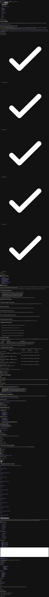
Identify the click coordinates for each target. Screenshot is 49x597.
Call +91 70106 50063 (7, 24)
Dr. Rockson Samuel (23, 27)
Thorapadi (4, 527)
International (3, 9)
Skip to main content (2, 0)
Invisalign (4, 567)
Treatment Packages (5, 543)
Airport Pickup (4, 546)
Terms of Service (6, 594)
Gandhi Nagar (23, 28)
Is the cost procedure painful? (4, 424)
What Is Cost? (4, 277)
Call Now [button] (4, 13)
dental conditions (43, 29)
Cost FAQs (3, 282)
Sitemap (9, 594)
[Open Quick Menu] (1, 461)
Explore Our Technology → (8, 392)
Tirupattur (4, 536)
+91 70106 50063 (3, 1)
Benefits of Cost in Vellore (5, 279)
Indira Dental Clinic (15, 27)
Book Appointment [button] (3, 402)
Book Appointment (9, 455)
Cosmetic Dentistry (5, 569)
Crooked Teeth (3, 574)
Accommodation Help (5, 545)
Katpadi (26, 28)
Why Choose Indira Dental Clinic (6, 281)
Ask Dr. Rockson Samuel (4, 430)
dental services (33, 29)
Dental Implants (5, 566)
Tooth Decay (3, 572)
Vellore (20, 27)
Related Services (4, 283)
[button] (0, 562)
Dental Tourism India (5, 542)
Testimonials (3, 576)
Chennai (4, 534)
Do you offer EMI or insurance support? (6, 426)
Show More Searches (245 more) (5, 518)
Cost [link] (2, 17)
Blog (2, 577)
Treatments (3, 8)
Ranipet (4, 535)
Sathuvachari (4, 526)
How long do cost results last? (4, 423)
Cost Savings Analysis (5, 544)
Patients (3, 10)
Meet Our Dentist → (2, 392)
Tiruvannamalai (5, 537)
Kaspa (3, 529)
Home (2, 7)
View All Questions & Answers (4, 427)
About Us (3, 575)
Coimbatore (4, 538)
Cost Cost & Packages (5, 280)
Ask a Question (3, 455)
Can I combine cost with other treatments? (6, 425)
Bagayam (28, 28)
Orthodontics (5, 568)
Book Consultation (2, 24)
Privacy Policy (2, 594)
